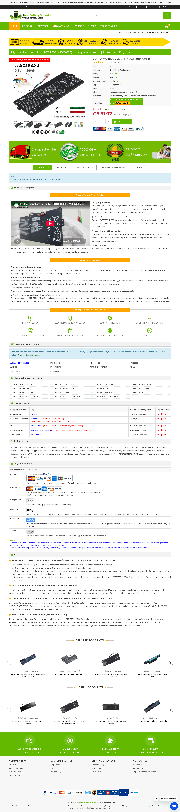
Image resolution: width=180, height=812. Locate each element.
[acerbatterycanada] (30, 15)
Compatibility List (83, 167)
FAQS (139, 167)
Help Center (166, 7)
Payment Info (97, 772)
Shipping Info (97, 768)
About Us (141, 7)
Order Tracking (109, 26)
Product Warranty (16, 768)
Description (42, 167)
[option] (49, 91)
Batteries (27, 26)
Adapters (43, 26)
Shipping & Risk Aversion (115, 167)
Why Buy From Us (16, 772)
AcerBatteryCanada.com (89, 802)
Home (14, 26)
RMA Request (138, 768)
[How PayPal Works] (129, 792)
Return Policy (56, 772)
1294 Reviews (114, 62)
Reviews (61, 167)
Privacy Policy (14, 775)
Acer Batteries (131, 32)
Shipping (91, 26)
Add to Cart (124, 121)
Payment (79, 26)
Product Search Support (29, 355)
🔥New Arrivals (60, 26)
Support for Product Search (144, 772)
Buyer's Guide (127, 7)
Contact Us (153, 7)
